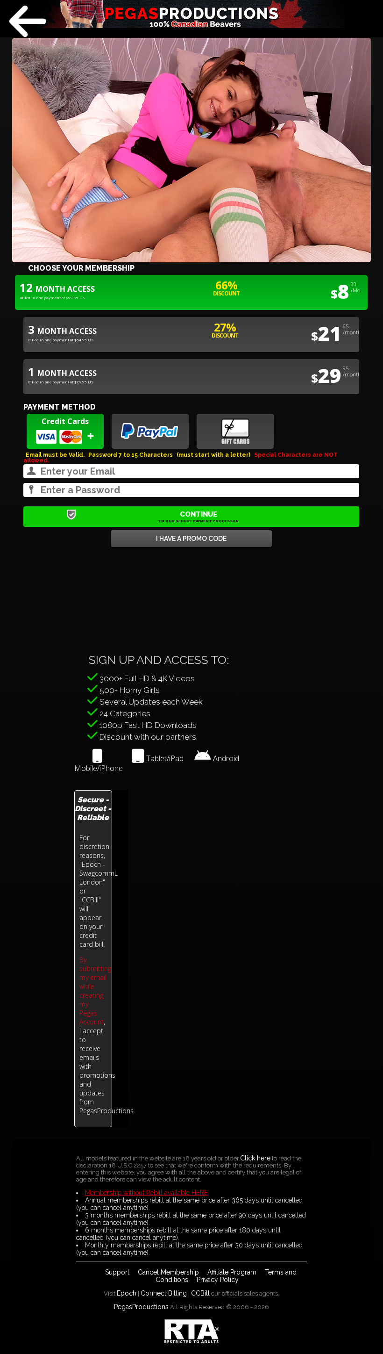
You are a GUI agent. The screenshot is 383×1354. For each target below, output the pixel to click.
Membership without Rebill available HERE (146, 1192)
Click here (255, 1158)
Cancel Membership (168, 1272)
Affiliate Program (231, 1272)
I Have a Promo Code (191, 538)
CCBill (200, 1293)
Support (117, 1272)
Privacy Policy (218, 1279)
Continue (198, 516)
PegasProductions (141, 1307)
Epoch (126, 1293)
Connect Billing (164, 1293)
